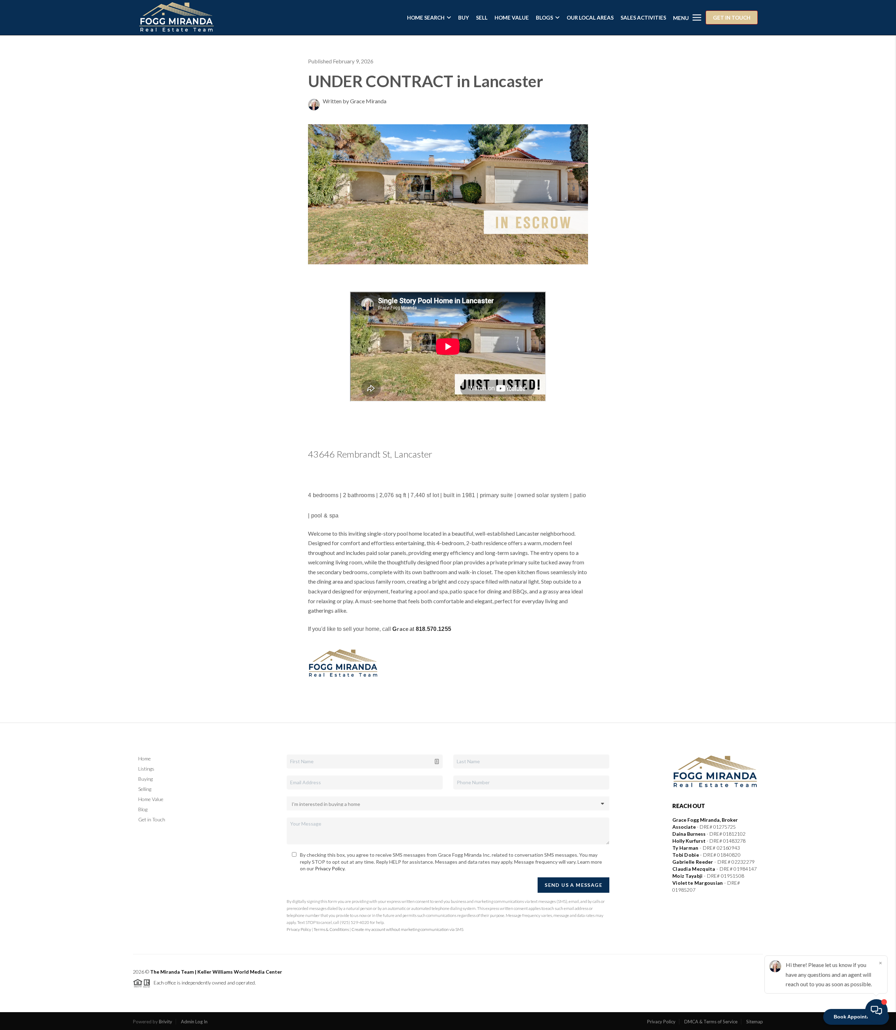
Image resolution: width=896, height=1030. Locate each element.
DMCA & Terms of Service (710, 1021)
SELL (482, 17)
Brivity (165, 1021)
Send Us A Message (573, 885)
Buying (145, 779)
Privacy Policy (329, 868)
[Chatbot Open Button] (876, 1010)
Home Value (150, 799)
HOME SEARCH (425, 17)
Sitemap (754, 1021)
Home (144, 758)
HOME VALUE (512, 17)
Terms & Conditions (331, 929)
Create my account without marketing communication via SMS (407, 929)
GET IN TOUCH (731, 17)
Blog (142, 809)
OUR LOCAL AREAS (590, 17)
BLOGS (544, 17)
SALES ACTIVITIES (643, 17)
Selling (144, 789)
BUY (463, 17)
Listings (146, 769)
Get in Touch (151, 819)
